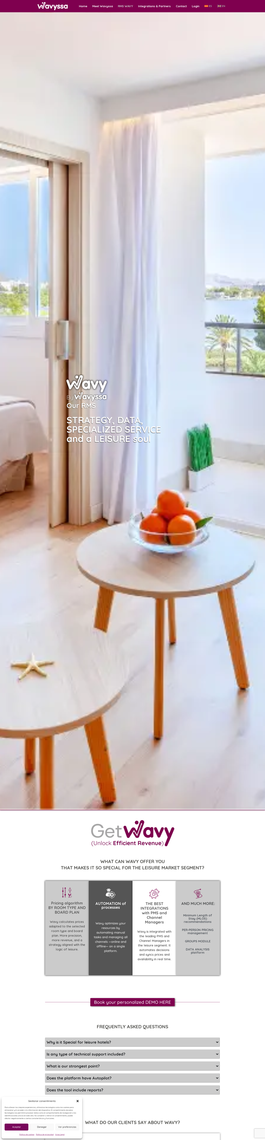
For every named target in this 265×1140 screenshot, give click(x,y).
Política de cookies (26, 1134)
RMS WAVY (125, 6)
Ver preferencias (67, 1126)
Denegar (42, 1126)
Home (83, 6)
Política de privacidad (45, 1134)
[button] (77, 1101)
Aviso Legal (60, 1134)
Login (195, 6)
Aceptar (16, 1126)
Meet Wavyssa (102, 6)
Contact (181, 6)
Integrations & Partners (154, 6)
